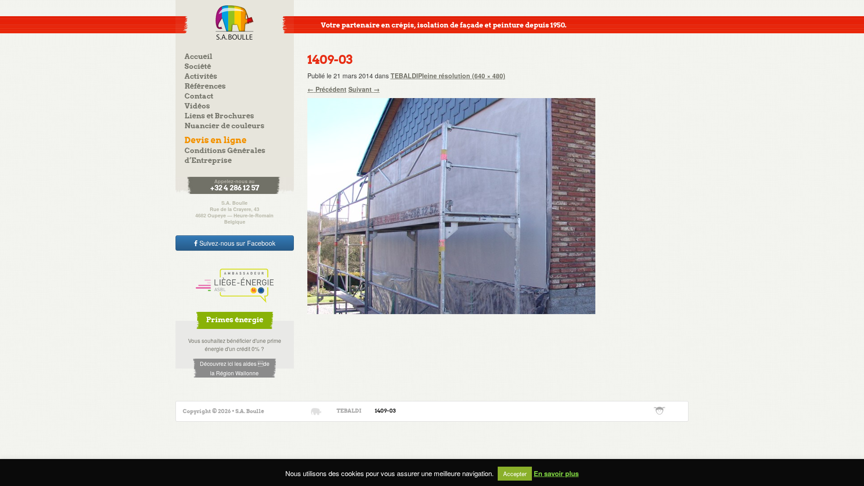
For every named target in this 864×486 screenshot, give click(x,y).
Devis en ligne (215, 140)
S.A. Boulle (235, 22)
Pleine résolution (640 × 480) (461, 75)
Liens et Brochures (219, 116)
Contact (198, 96)
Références (205, 86)
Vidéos (197, 106)
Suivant (364, 89)
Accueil (198, 57)
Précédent (326, 89)
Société (197, 67)
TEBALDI (404, 75)
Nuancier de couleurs (224, 126)
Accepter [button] (514, 473)
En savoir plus (556, 473)
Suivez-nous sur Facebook (236, 243)
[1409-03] (451, 205)
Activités (200, 77)
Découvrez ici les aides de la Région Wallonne (235, 368)
